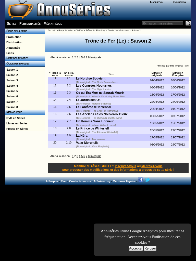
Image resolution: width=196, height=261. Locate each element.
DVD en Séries (15, 118)
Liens (9, 53)
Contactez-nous (80, 181)
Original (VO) (182, 65)
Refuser (150, 248)
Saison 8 (11, 107)
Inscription (156, 2)
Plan (64, 181)
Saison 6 (11, 96)
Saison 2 (11, 74)
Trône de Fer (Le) (95, 30)
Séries (11, 23)
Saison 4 (11, 85)
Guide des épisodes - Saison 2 (124, 30)
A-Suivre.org (101, 181)
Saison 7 (11, 101)
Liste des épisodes (16, 58)
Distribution (13, 42)
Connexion (179, 2)
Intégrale (95, 57)
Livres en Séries (16, 123)
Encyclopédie (65, 30)
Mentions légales (124, 181)
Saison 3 (11, 80)
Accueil (51, 30)
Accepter (135, 248)
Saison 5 (11, 91)
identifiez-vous (152, 166)
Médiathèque (53, 23)
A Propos (52, 181)
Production (13, 36)
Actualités (12, 47)
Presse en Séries (16, 128)
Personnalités (30, 23)
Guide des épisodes (17, 63)
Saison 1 (11, 69)
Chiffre (79, 30)
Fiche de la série (16, 31)
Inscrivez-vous (125, 166)
